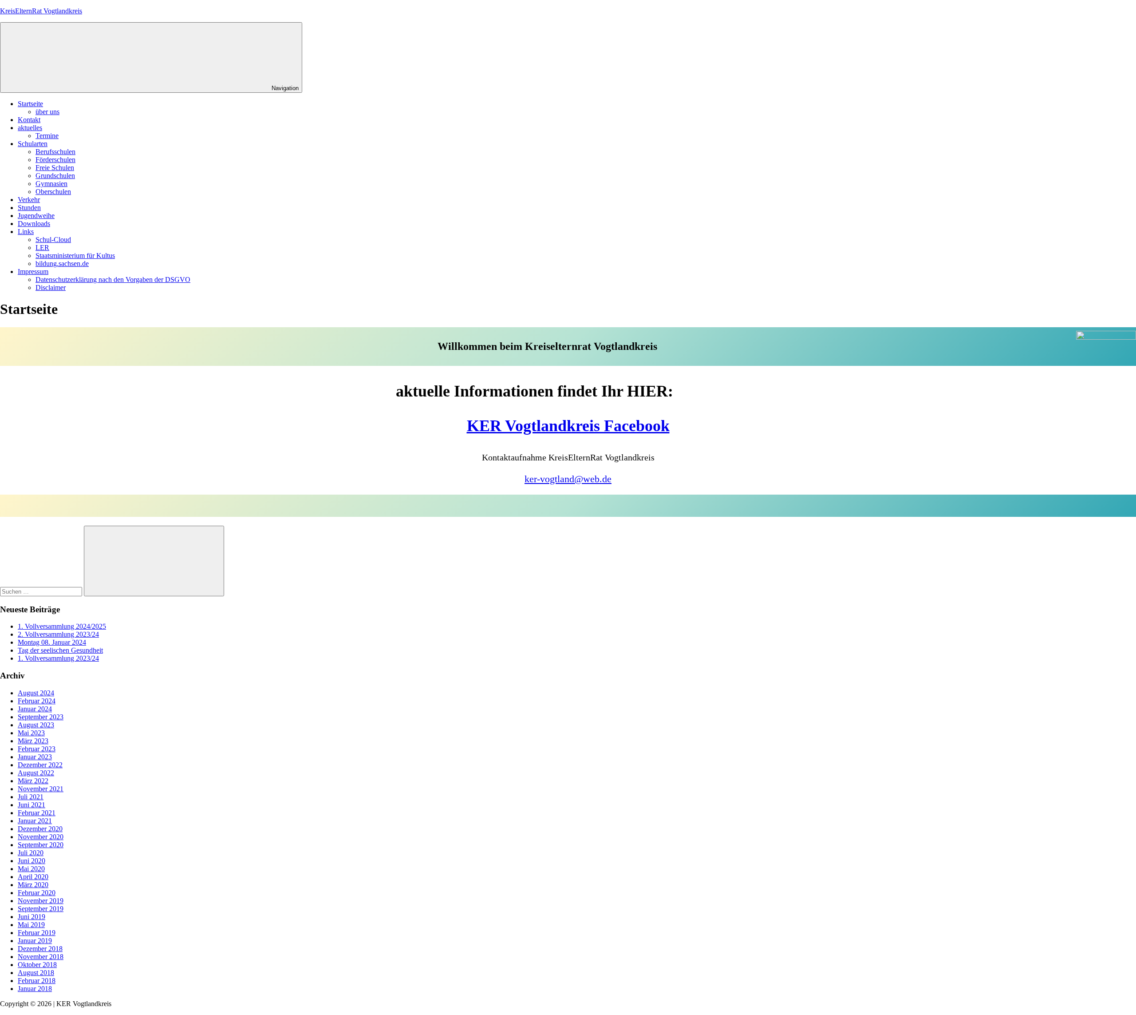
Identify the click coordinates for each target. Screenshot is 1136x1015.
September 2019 (40, 908)
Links (26, 231)
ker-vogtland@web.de (568, 478)
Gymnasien (51, 183)
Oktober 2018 (37, 964)
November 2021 (40, 789)
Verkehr (29, 199)
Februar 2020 (36, 892)
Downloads (34, 223)
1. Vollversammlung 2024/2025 (62, 626)
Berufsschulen (55, 151)
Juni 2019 (31, 916)
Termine (47, 135)
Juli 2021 (30, 797)
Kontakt (29, 119)
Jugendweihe (36, 215)
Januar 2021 (35, 821)
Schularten (32, 143)
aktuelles (30, 127)
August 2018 (36, 972)
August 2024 (36, 693)
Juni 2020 (31, 860)
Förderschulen (55, 159)
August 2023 (36, 725)
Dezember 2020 (40, 829)
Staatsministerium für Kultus (75, 255)
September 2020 (40, 844)
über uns (47, 111)
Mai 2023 (31, 733)
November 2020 (40, 837)
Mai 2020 (31, 868)
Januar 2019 (35, 940)
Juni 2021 (31, 805)
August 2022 (36, 773)
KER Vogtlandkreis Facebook (568, 426)
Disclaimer (51, 287)
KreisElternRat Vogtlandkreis (41, 11)
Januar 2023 (35, 757)
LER (42, 247)
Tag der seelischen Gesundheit (60, 650)
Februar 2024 (36, 701)
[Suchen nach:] (42, 591)
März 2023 (33, 741)
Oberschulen (53, 191)
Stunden (29, 207)
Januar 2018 (35, 988)
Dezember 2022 (40, 765)
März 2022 (33, 781)
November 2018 (40, 956)
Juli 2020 (30, 852)
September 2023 (40, 717)
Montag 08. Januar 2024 (52, 642)
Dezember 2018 (40, 948)
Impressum (33, 271)
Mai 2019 (31, 924)
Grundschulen (55, 175)
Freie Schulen (55, 167)
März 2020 (33, 884)
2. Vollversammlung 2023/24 (58, 634)
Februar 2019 (36, 932)
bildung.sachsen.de (62, 263)
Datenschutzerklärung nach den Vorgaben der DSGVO (113, 279)
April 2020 (33, 876)
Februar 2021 (36, 813)
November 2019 (40, 900)
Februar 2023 (36, 749)
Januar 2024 (35, 709)
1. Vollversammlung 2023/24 (58, 658)
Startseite (30, 103)
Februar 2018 (36, 980)
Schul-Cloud (53, 239)
